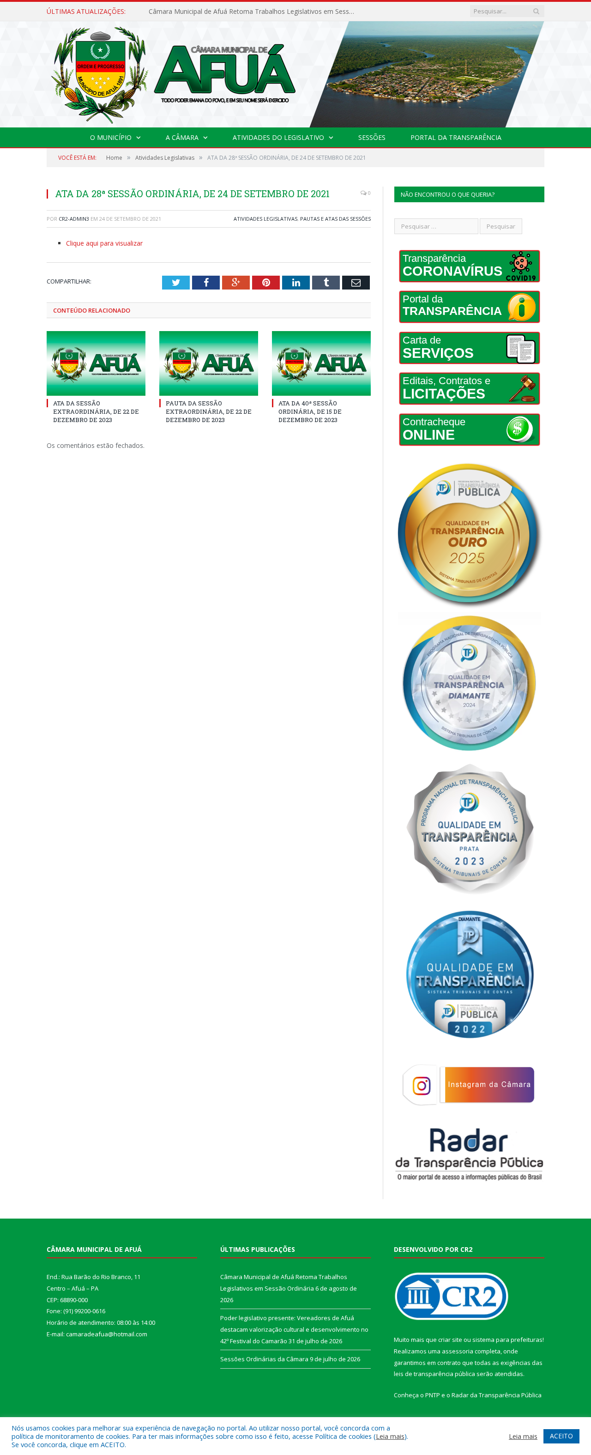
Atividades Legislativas (265, 218)
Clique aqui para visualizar (104, 243)
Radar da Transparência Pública (497, 1395)
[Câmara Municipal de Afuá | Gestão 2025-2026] (295, 72)
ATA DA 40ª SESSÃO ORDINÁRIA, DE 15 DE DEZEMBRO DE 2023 (310, 411)
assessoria (457, 1351)
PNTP (432, 1395)
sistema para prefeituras (507, 1339)
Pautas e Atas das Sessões (335, 218)
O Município (111, 137)
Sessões (372, 137)
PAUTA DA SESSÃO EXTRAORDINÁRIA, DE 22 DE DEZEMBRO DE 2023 (209, 411)
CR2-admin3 (74, 218)
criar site (450, 1339)
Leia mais (390, 1436)
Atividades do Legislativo (278, 137)
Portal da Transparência (455, 137)
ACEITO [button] (561, 1435)
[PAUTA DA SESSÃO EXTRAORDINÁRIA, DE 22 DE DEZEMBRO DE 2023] (208, 363)
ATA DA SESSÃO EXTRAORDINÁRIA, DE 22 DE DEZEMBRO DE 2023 (96, 411)
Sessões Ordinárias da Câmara (264, 1359)
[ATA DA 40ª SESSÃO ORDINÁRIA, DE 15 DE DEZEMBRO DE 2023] (321, 363)
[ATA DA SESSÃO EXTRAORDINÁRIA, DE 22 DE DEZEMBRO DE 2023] (96, 363)
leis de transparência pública (434, 1374)
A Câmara (182, 137)
